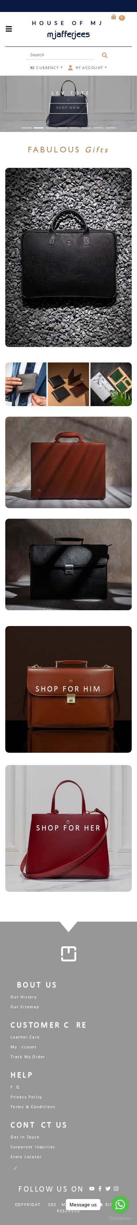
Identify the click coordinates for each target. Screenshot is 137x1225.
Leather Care (25, 1037)
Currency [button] (45, 68)
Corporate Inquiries (33, 1147)
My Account (24, 1047)
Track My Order (28, 1057)
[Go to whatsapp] (120, 1204)
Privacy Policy (26, 1097)
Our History (24, 997)
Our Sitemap (25, 1007)
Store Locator (26, 1157)
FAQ (15, 1087)
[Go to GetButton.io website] (120, 1218)
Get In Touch (25, 1137)
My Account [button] (89, 68)
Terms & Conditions (33, 1107)
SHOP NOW (68, 108)
